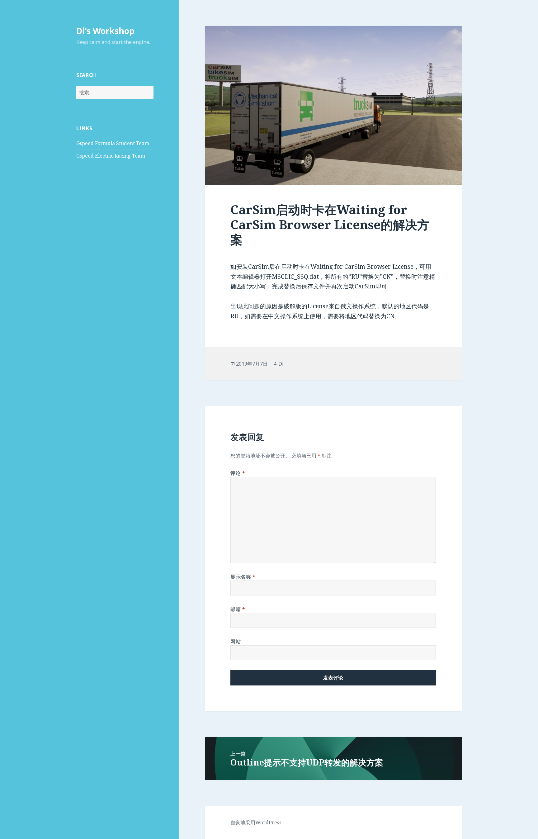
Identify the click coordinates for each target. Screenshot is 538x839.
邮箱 (237, 609)
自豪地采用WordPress (255, 822)
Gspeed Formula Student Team (112, 143)
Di (281, 363)
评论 (237, 473)
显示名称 (243, 576)
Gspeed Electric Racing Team (110, 155)
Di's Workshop (105, 30)
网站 (235, 641)
